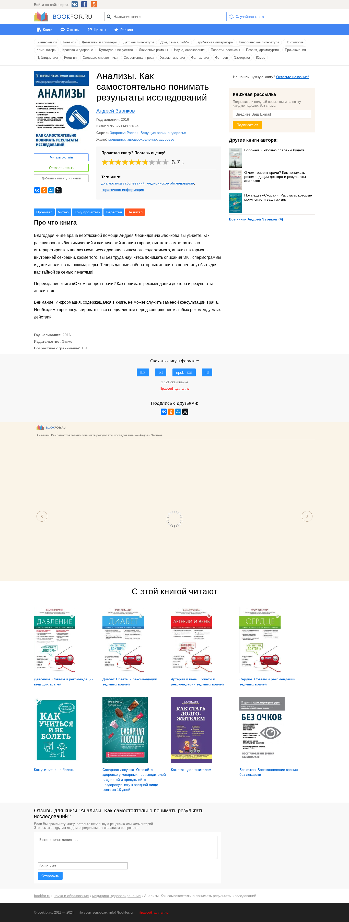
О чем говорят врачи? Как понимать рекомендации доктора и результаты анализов (275, 176)
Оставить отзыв (61, 168)
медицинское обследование (170, 183)
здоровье (166, 139)
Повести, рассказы (225, 50)
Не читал (135, 212)
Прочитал (44, 212)
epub (184, 372)
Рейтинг (126, 30)
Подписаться (247, 125)
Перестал (114, 212)
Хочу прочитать (87, 212)
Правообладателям (154, 912)
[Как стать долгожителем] (191, 762)
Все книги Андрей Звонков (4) (256, 219)
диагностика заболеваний (123, 183)
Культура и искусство (116, 50)
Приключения (295, 50)
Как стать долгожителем (191, 770)
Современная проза (139, 57)
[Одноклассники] (44, 190)
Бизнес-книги (47, 42)
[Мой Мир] (51, 190)
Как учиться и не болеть (54, 770)
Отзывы (73, 30)
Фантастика (200, 57)
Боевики (69, 42)
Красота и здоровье (77, 50)
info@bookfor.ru (121, 912)
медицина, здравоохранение (132, 139)
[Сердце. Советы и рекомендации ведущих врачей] (260, 672)
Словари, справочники (100, 57)
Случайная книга (250, 17)
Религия (70, 57)
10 (165, 162)
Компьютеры (46, 50)
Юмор (260, 57)
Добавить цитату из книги (61, 178)
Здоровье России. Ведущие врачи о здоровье (148, 133)
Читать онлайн (61, 157)
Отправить (50, 876)
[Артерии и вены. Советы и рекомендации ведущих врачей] (191, 672)
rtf (207, 372)
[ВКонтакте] (37, 190)
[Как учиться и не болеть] (56, 762)
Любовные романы (153, 50)
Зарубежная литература (214, 42)
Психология (294, 42)
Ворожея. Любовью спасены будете (274, 150)
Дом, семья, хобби (174, 42)
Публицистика (47, 57)
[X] (58, 190)
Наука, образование (189, 50)
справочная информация (122, 190)
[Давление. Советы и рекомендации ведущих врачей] (54, 672)
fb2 (142, 372)
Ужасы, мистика (172, 57)
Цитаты (100, 30)
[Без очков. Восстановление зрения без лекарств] (262, 762)
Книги (47, 30)
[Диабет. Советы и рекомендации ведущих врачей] (123, 672)
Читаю (63, 212)
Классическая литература (259, 42)
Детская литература (138, 42)
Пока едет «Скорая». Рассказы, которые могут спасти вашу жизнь (278, 197)
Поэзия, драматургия (262, 50)
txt (161, 372)
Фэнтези (221, 57)
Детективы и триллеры (99, 42)
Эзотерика (242, 57)
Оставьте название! (292, 77)
